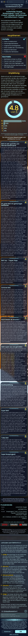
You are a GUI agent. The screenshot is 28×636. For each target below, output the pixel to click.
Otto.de (12, 531)
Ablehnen (7, 632)
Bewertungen (6, 9)
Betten (13, 9)
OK (21, 632)
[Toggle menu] (1, 1)
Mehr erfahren (14, 634)
